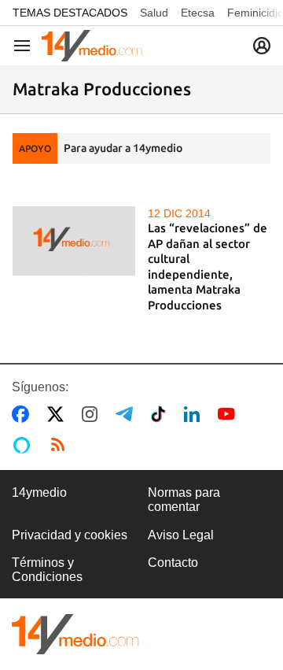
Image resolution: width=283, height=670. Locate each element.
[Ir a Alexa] (24, 444)
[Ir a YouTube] (229, 414)
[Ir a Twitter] (58, 414)
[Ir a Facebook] (23, 414)
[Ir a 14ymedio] (92, 45)
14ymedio (39, 492)
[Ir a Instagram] (93, 414)
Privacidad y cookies (69, 535)
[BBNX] (75, 634)
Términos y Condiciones (47, 569)
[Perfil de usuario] (261, 45)
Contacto (173, 562)
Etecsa (198, 12)
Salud (154, 12)
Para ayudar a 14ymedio (123, 148)
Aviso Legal (181, 535)
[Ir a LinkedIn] (195, 414)
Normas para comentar (184, 499)
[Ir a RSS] (61, 444)
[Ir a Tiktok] (161, 414)
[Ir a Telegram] (127, 414)
